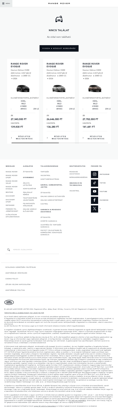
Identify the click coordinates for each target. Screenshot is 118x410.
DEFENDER (10, 205)
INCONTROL (45, 175)
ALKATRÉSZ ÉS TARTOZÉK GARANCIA (51, 226)
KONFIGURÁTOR (29, 189)
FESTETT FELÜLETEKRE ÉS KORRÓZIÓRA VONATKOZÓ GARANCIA (51, 233)
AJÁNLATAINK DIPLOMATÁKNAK (13, 216)
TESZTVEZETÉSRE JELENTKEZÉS (30, 199)
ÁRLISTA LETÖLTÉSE (27, 184)
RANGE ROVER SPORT (11, 177)
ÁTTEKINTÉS (28, 172)
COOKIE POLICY (11, 279)
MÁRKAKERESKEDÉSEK (78, 177)
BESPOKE (9, 192)
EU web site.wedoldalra (77, 400)
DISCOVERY (10, 196)
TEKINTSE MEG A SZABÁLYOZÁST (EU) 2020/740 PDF (24, 313)
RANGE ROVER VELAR (11, 182)
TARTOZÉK (45, 172)
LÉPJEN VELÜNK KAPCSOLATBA (18, 284)
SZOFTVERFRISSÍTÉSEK (50, 179)
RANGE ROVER (11, 172)
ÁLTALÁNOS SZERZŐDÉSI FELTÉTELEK (20, 267)
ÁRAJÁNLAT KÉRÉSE (28, 193)
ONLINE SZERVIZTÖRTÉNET (52, 200)
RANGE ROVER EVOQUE (11, 188)
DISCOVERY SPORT (10, 201)
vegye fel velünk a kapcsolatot (45, 406)
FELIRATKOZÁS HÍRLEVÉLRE (29, 205)
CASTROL (44, 204)
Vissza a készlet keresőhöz (59, 48)
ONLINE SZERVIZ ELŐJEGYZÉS (30, 210)
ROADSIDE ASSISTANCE (75, 173)
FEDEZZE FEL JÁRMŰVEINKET (12, 210)
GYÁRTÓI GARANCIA (49, 221)
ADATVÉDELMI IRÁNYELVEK (16, 273)
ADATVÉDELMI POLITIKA (15, 290)
